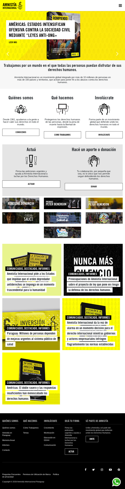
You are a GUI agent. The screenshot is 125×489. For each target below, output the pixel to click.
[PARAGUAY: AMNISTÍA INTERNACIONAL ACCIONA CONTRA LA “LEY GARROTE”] (40, 36)
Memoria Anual (8, 440)
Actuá (71, 451)
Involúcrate (104, 134)
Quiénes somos (8, 428)
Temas (26, 433)
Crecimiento (49, 428)
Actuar (31, 184)
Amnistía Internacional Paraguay (13, 5)
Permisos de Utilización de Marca (37, 474)
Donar (94, 186)
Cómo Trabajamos (31, 428)
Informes (5, 445)
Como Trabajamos (62, 134)
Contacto (6, 450)
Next (117, 53)
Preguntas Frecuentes (11, 474)
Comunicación (50, 445)
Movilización (49, 433)
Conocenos (21, 132)
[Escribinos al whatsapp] (116, 481)
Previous (7, 53)
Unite (92, 439)
